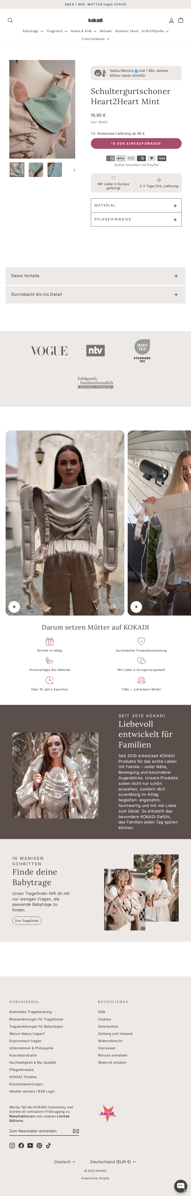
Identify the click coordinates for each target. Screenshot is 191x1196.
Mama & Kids (81, 31)
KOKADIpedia (153, 31)
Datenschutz (108, 1026)
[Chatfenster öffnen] (180, 1186)
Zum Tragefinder (27, 921)
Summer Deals (126, 31)
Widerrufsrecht (110, 1041)
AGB (101, 1012)
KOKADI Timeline (23, 1077)
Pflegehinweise (113, 219)
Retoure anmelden (112, 1055)
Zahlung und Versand (115, 1034)
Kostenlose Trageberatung (30, 1012)
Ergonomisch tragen (25, 1041)
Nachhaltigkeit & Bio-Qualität (32, 1062)
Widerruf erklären (112, 1062)
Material (105, 205)
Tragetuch (55, 31)
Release (106, 31)
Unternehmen (94, 39)
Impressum (107, 1048)
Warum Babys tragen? (27, 1034)
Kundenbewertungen (26, 1084)
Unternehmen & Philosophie (31, 1048)
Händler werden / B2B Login (32, 1091)
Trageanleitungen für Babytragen (36, 1026)
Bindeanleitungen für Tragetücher (36, 1019)
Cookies (104, 1019)
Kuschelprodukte (23, 1055)
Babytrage (31, 31)
